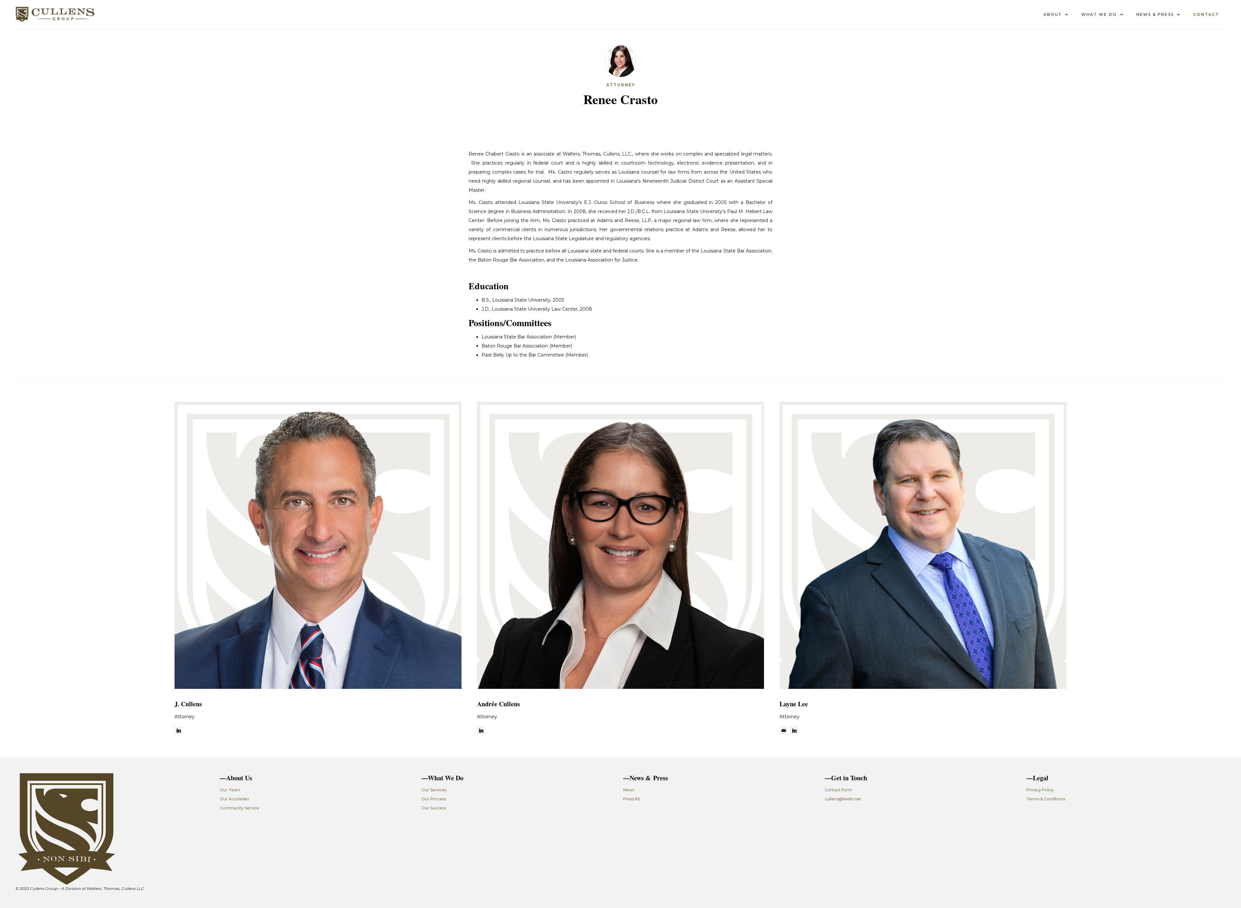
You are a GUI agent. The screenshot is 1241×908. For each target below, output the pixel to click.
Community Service (239, 808)
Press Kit (631, 798)
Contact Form (838, 789)
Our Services (434, 789)
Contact (1206, 14)
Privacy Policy (1040, 789)
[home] (55, 14)
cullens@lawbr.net (843, 798)
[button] (1056, 14)
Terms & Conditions (1045, 798)
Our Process (433, 798)
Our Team (230, 789)
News (628, 789)
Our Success (433, 808)
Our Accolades (234, 798)
